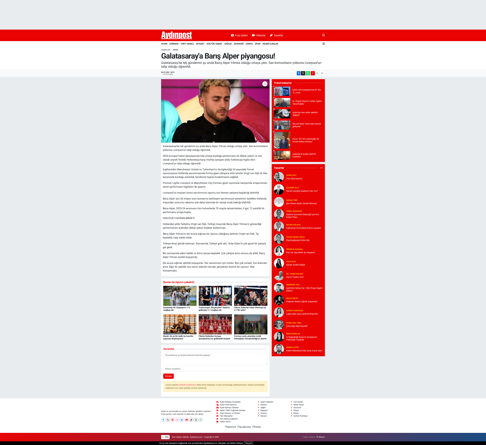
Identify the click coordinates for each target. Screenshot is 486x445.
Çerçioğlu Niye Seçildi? (297, 326)
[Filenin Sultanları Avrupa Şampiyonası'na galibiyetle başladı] (215, 324)
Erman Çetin (292, 347)
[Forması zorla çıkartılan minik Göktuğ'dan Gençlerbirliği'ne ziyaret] (250, 324)
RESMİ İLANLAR (270, 43)
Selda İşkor (292, 298)
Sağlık (263, 407)
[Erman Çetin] (279, 349)
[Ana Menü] (323, 44)
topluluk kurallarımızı (188, 385)
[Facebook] (163, 420)
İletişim (263, 416)
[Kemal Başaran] (279, 214)
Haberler (165, 50)
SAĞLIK (228, 43)
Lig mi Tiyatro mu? (295, 277)
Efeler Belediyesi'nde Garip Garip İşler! (304, 350)
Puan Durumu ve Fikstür (230, 413)
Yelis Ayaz (291, 261)
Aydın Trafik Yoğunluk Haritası (233, 410)
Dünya (296, 410)
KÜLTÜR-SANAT (214, 43)
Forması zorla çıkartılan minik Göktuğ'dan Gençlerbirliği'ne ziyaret (250, 337)
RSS (166, 437)
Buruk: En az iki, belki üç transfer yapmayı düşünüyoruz (178, 337)
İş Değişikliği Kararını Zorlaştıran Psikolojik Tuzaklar (301, 338)
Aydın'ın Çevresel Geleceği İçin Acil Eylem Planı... (302, 215)
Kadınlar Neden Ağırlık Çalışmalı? (302, 301)
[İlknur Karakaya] (279, 312)
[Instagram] (177, 420)
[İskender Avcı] (279, 287)
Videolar (261, 35)
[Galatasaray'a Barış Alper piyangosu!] (215, 111)
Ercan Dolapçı (293, 225)
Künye (296, 413)
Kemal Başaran (294, 211)
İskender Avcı (293, 285)
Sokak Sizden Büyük (295, 264)
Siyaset (263, 405)
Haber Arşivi (225, 421)
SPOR (257, 43)
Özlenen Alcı (292, 188)
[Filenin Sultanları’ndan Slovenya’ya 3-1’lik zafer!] (250, 295)
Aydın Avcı (291, 175)
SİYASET (200, 43)
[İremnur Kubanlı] (279, 250)
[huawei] (257, 426)
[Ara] (323, 35)
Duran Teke (292, 200)
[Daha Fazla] (313, 73)
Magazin (264, 410)
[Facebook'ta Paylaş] (298, 73)
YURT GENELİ (187, 43)
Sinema (263, 413)
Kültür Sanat (298, 405)
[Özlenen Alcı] (279, 189)
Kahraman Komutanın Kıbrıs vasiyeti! (303, 228)
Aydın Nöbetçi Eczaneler (230, 402)
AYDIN (164, 43)
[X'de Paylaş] (303, 73)
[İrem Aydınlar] (279, 336)
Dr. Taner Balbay (294, 274)
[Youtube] (187, 420)
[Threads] (196, 420)
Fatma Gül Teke (293, 323)
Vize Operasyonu (294, 178)
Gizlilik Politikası (300, 416)
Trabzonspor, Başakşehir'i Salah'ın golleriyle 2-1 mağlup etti (214, 308)
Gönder (168, 376)
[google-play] (244, 426)
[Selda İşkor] (279, 299)
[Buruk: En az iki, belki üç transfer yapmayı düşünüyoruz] (180, 324)
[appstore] (231, 426)
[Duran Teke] (279, 201)
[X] (168, 420)
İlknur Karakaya (294, 310)
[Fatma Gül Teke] (279, 324)
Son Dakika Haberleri (229, 419)
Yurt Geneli (298, 402)
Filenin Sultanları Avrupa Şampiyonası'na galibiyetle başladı (214, 337)
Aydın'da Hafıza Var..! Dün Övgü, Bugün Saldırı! (304, 289)
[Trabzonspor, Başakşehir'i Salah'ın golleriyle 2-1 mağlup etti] (215, 295)
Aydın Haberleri (266, 402)
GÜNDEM (173, 43)
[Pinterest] (172, 420)
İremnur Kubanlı (294, 249)
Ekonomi (297, 407)
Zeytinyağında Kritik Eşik (298, 240)
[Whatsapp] (201, 420)
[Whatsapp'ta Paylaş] (308, 73)
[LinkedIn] (182, 420)
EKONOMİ (239, 43)
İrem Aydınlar (293, 334)
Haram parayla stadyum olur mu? (302, 191)
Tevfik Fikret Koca (295, 237)
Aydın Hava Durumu (228, 405)
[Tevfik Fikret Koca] (279, 238)
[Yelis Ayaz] (279, 263)
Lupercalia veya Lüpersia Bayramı (302, 314)
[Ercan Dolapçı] (279, 226)
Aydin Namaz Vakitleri (229, 407)
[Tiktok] (191, 420)
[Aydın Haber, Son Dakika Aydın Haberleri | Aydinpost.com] (176, 35)
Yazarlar (278, 35)
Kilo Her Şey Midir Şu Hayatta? (300, 252)
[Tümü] (321, 168)
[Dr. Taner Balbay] (279, 275)
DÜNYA (249, 43)
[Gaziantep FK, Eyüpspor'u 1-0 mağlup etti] (180, 295)
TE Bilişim (320, 437)
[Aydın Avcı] (279, 176)
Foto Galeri (241, 35)
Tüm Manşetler (226, 416)
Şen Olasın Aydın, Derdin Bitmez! (301, 203)
